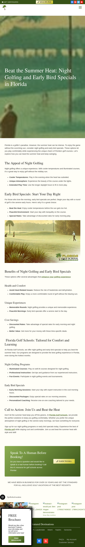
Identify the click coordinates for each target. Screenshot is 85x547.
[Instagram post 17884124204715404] (78, 509)
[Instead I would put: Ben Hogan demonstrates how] (49, 509)
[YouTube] (81, 2)
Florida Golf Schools (58, 415)
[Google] (75, 2)
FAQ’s (61, 539)
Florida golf (10, 429)
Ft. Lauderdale (39, 530)
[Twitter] (78, 2)
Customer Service (66, 542)
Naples (58, 530)
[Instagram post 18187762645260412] (35, 509)
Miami (50, 530)
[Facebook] (72, 2)
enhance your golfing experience (56, 277)
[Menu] (80, 7)
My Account (71, 539)
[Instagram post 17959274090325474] (64, 509)
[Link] (10, 7)
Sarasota (67, 530)
